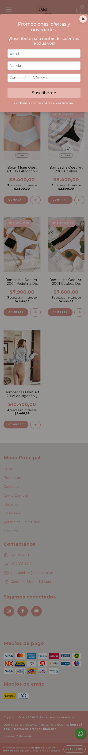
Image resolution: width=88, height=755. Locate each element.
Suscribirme (44, 92)
